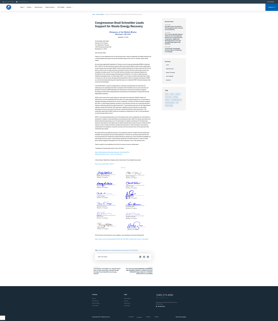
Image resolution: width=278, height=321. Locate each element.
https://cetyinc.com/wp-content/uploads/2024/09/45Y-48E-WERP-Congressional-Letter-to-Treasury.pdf (121, 239)
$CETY (167, 94)
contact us (271, 7)
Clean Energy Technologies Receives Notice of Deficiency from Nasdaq (173, 50)
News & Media (271, 1)
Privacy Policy (127, 303)
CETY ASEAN (60, 7)
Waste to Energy (50, 7)
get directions (161, 306)
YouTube (148, 316)
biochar (172, 94)
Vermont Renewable (170, 102)
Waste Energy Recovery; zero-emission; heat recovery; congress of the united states (118, 250)
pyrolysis (167, 99)
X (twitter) (139, 317)
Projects (29, 7)
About (21, 7)
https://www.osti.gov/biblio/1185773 (104, 164)
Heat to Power (168, 97)
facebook (131, 316)
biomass (178, 94)
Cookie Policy (127, 305)
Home (93, 14)
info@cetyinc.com (24, 1)
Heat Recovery (38, 7)
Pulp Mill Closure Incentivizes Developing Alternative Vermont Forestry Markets (174, 28)
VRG (177, 102)
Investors (68, 7)
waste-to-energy (169, 105)
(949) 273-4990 (11, 1)
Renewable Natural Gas (176, 99)
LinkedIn (156, 316)
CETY (167, 65)
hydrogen (176, 97)
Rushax (184, 316)
